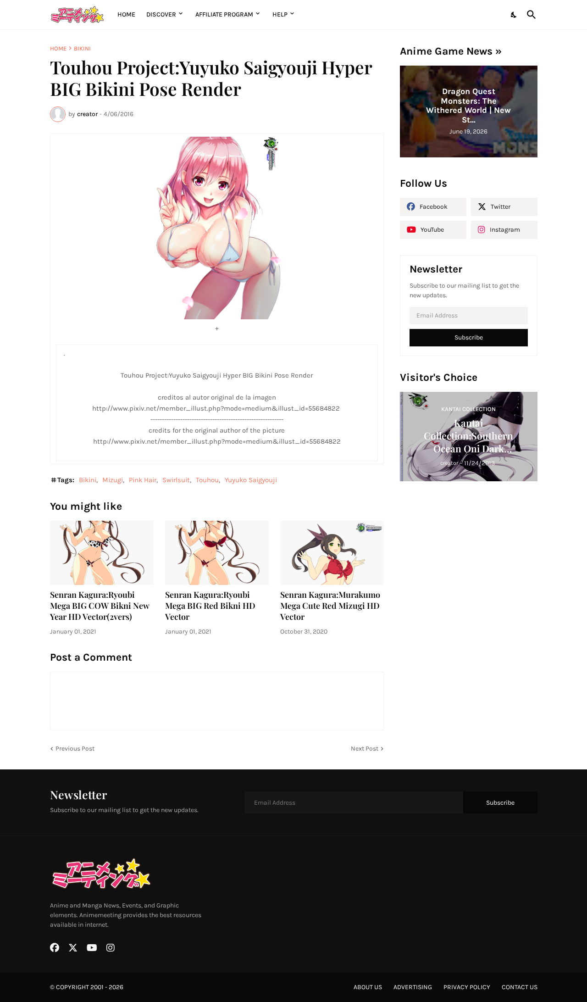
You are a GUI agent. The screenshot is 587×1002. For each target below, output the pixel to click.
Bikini (82, 48)
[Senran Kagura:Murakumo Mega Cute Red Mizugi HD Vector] (332, 553)
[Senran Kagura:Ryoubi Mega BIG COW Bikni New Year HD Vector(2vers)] (102, 553)
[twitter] (73, 947)
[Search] (529, 14)
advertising (412, 987)
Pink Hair (142, 480)
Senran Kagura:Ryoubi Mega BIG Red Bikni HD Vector (210, 606)
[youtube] (92, 947)
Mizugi (112, 480)
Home (126, 14)
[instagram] (110, 947)
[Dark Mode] (514, 14)
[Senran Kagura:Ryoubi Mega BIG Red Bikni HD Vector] (217, 553)
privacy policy (466, 987)
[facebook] (54, 947)
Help (280, 14)
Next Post (364, 748)
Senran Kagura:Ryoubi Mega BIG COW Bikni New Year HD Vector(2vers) (100, 606)
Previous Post (74, 748)
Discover (161, 14)
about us (368, 987)
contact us (519, 987)
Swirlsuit (176, 480)
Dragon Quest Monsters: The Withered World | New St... (468, 105)
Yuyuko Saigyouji (251, 480)
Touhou (207, 480)
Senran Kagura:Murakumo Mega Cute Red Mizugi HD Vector (330, 606)
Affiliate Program (224, 14)
